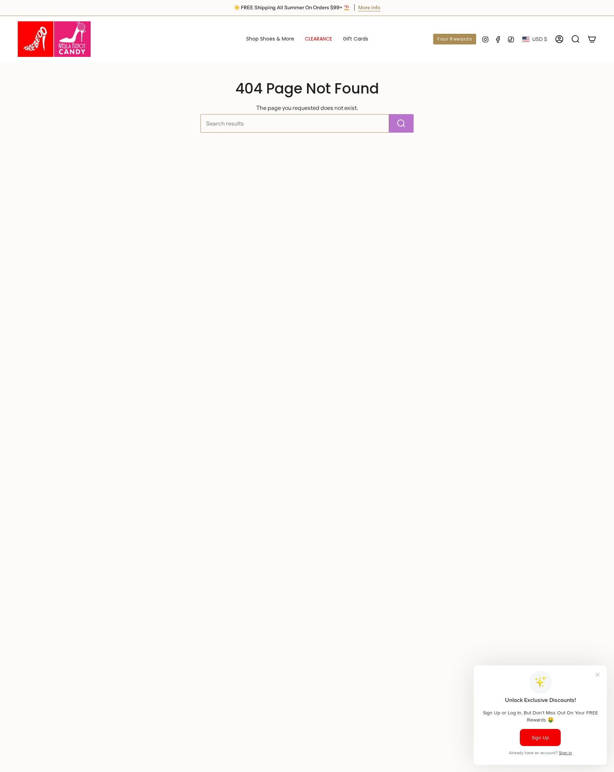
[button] (270, 39)
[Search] (401, 123)
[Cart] (592, 39)
